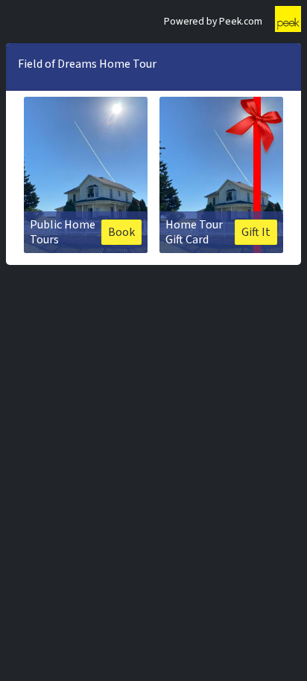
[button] (86, 175)
